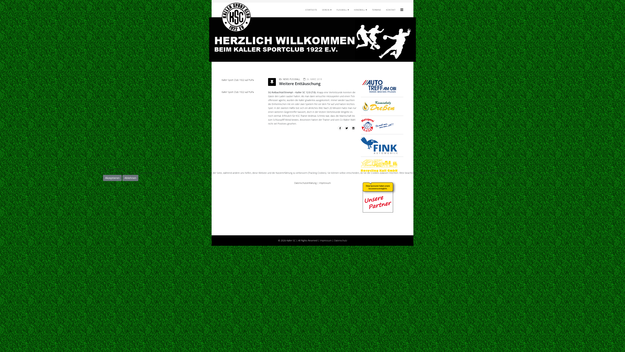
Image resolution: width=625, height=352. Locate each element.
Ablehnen (130, 178)
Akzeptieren (112, 178)
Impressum (325, 182)
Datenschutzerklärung (305, 182)
